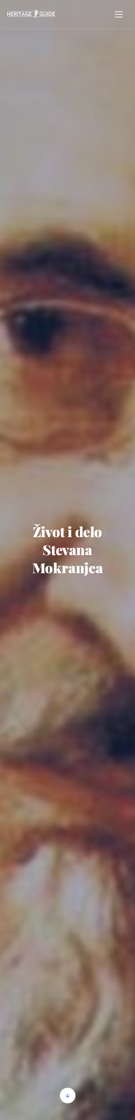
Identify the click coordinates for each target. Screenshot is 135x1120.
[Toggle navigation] (118, 14)
